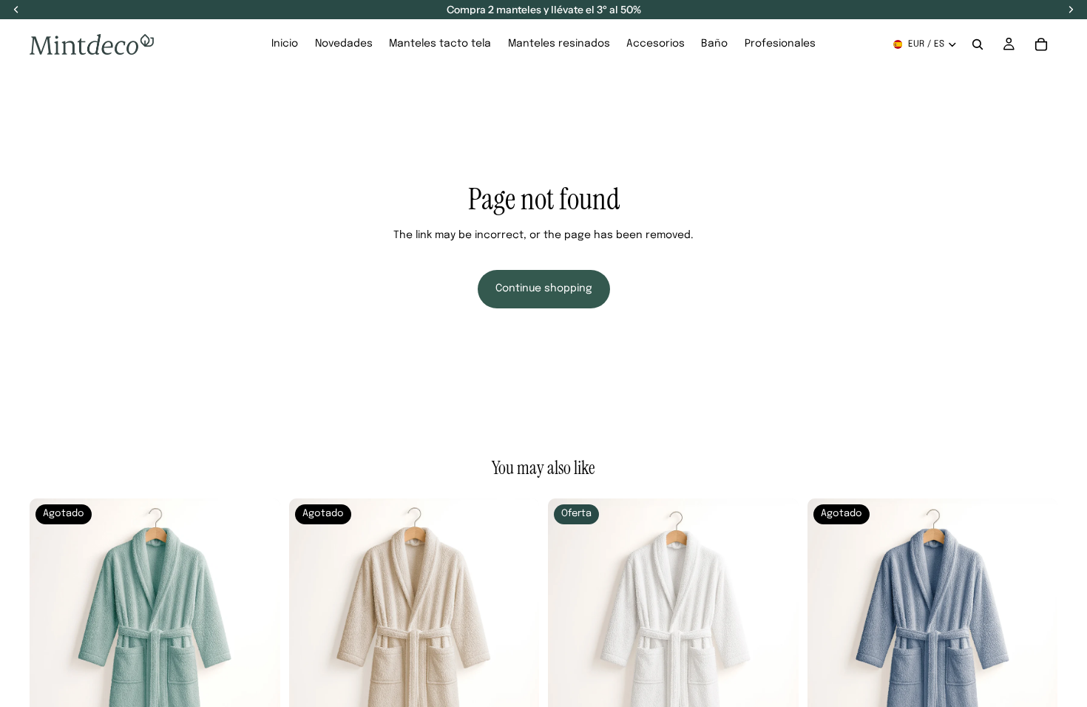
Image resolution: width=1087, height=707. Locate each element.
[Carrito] (1041, 44)
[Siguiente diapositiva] (258, 624)
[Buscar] (977, 44)
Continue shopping (543, 288)
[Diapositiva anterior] (52, 624)
